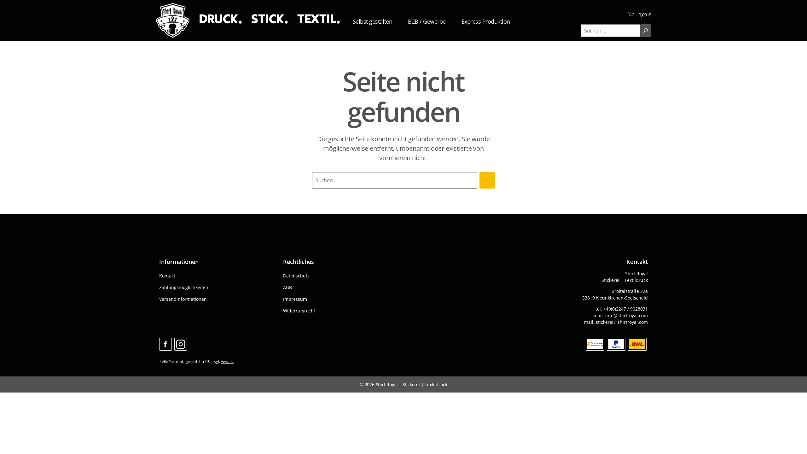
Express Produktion (486, 21)
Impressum (295, 299)
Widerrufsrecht (299, 311)
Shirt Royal (387, 384)
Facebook (165, 344)
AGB (287, 287)
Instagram (180, 344)
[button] (14, 440)
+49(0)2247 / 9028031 (625, 309)
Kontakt (167, 276)
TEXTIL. (318, 19)
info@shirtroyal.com (626, 315)
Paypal (616, 344)
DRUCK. (220, 19)
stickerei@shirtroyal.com (622, 322)
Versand (227, 361)
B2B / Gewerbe (427, 21)
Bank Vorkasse (595, 344)
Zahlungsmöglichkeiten (183, 287)
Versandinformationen (183, 299)
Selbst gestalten (372, 21)
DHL (637, 344)
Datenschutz (296, 276)
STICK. (269, 19)
